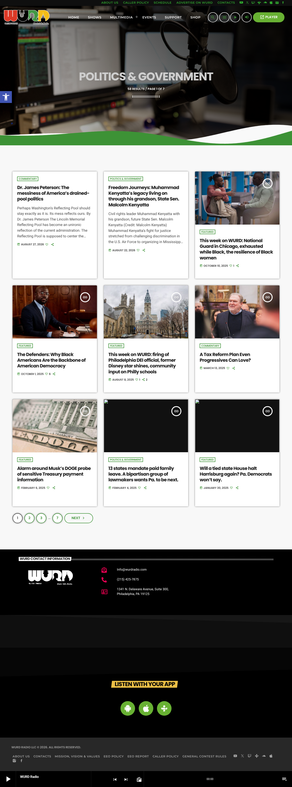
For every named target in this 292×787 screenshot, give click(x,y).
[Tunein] (259, 3)
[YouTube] (241, 3)
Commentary (28, 179)
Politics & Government (125, 179)
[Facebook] (283, 3)
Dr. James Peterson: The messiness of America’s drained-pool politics (53, 193)
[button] (6, 97)
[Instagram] (277, 3)
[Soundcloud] (265, 3)
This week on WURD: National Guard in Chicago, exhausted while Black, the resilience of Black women (236, 249)
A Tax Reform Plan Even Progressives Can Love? (225, 357)
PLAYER (269, 17)
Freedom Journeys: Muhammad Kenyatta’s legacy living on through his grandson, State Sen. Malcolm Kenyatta (143, 196)
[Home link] (27, 17)
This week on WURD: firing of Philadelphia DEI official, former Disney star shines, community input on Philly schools (142, 363)
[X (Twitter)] (247, 3)
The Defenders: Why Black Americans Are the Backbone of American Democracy (51, 360)
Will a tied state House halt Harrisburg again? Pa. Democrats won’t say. (236, 474)
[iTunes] (271, 3)
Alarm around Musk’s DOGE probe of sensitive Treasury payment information (54, 474)
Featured (207, 232)
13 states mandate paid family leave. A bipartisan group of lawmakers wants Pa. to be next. (143, 474)
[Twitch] (253, 3)
